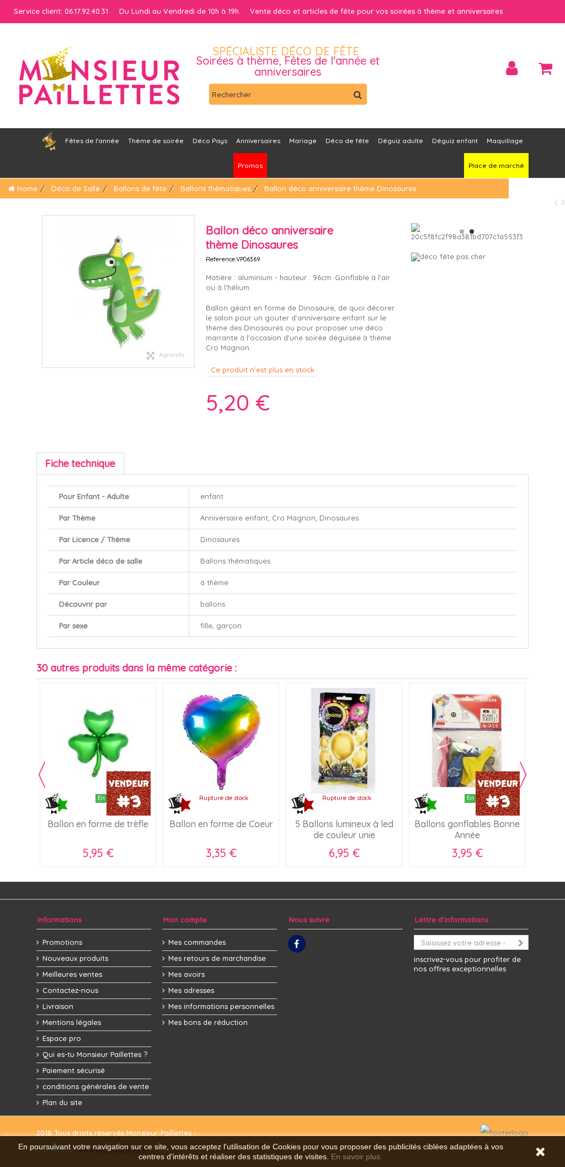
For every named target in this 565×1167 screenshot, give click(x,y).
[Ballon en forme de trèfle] (98, 740)
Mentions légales (71, 1022)
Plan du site (62, 1102)
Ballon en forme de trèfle (97, 823)
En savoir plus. (356, 1156)
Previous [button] (42, 774)
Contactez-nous (70, 990)
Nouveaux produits (75, 958)
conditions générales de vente (95, 1086)
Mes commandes (197, 942)
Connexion (512, 68)
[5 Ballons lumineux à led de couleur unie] (344, 740)
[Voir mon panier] (545, 68)
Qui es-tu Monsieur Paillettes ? (94, 1054)
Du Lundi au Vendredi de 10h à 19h (179, 11)
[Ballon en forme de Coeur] (221, 740)
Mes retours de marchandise (217, 958)
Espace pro (61, 1038)
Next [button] (523, 774)
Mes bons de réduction (208, 1022)
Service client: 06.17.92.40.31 (61, 11)
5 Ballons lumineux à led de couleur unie (344, 829)
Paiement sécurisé (73, 1070)
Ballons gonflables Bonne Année (467, 829)
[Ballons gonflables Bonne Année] (467, 740)
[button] (258, 140)
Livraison (57, 1006)
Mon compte (185, 919)
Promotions (62, 942)
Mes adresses (191, 990)
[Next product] (563, 202)
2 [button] (472, 231)
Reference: (221, 259)
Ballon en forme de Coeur (221, 823)
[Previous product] (557, 202)
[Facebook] (297, 944)
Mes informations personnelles (221, 1006)
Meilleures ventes (72, 974)
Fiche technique (80, 463)
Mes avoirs (186, 974)
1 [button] (462, 231)
